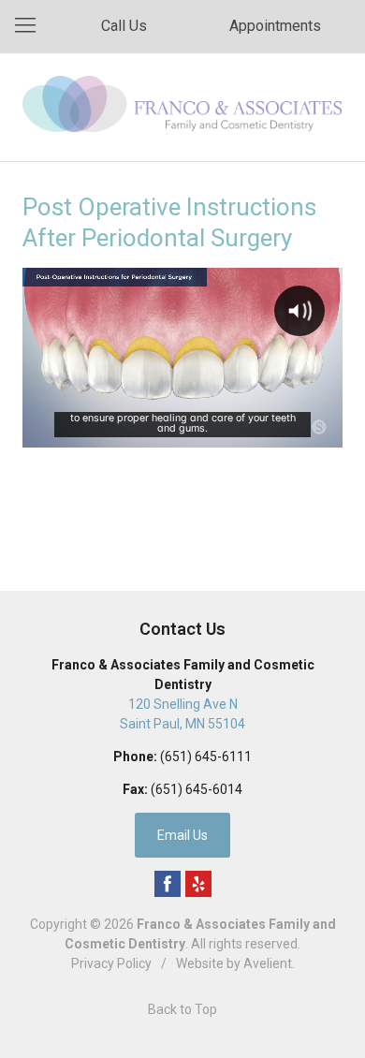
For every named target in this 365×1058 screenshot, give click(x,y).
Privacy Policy (111, 963)
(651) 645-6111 (206, 756)
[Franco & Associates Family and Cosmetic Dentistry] (182, 104)
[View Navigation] (32, 26)
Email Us (182, 835)
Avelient (267, 963)
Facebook (167, 884)
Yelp (198, 884)
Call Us (124, 26)
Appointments (275, 26)
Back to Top (182, 1009)
